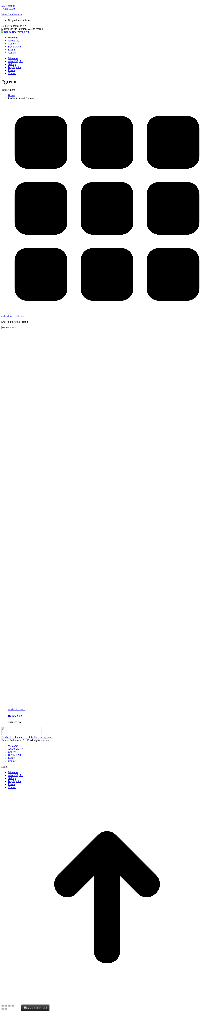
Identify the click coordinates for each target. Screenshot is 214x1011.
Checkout (17, 14)
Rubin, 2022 (15, 716)
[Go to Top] (107, 1002)
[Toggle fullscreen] (9, 1005)
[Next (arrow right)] (6, 1008)
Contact (12, 761)
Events (11, 757)
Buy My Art (14, 754)
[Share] (6, 1005)
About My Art (15, 748)
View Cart (6, 14)
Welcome (13, 745)
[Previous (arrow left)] (2, 1008)
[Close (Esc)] (2, 1005)
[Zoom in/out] (12, 1005)
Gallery (12, 751)
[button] (107, 766)
